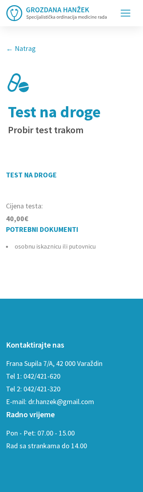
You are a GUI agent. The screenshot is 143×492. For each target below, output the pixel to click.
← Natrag (21, 48)
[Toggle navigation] (125, 13)
